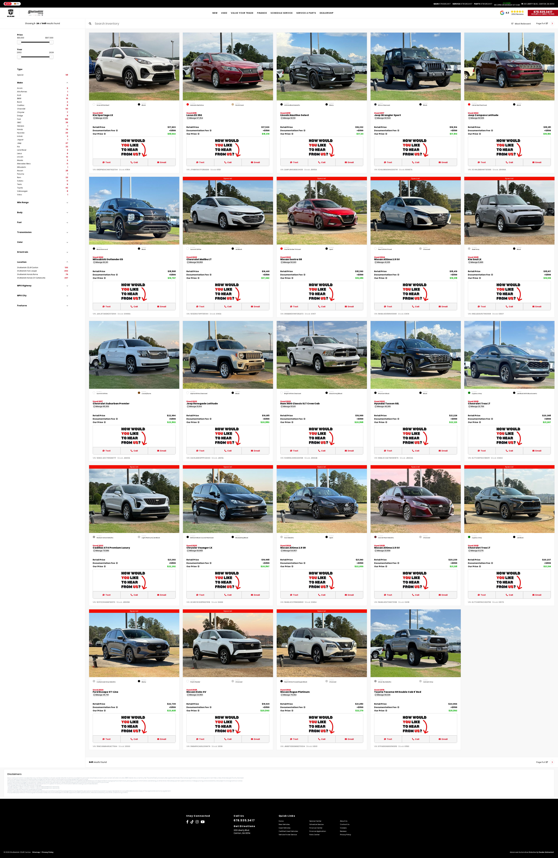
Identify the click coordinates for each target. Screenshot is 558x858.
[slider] (19, 42)
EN (9, 3)
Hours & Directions (542, 14)
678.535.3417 (442, 4)
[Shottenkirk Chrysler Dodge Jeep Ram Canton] (36, 13)
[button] (177, 65)
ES (18, 3)
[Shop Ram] (11, 13)
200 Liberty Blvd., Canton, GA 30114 (538, 4)
